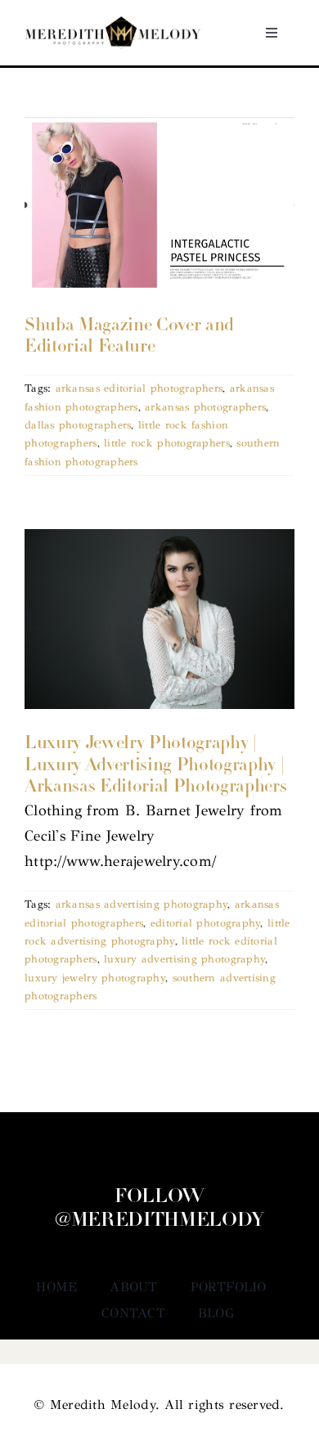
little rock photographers (167, 443)
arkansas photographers (205, 407)
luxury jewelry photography (95, 978)
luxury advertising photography (184, 959)
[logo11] (113, 24)
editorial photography (206, 923)
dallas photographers (78, 425)
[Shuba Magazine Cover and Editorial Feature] (159, 204)
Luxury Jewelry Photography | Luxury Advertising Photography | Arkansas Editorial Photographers (155, 765)
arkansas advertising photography (142, 904)
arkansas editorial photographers (139, 388)
